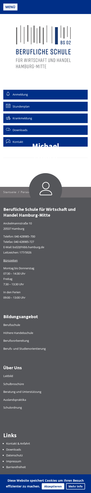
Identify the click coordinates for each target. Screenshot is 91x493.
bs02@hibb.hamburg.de (28, 247)
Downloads (13, 449)
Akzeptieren (53, 486)
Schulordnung (12, 407)
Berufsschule (11, 325)
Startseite (10, 192)
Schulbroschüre (13, 384)
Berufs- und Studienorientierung (24, 349)
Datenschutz (14, 455)
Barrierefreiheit (16, 467)
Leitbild (8, 376)
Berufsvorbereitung (16, 341)
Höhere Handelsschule (18, 333)
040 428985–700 (24, 236)
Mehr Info (75, 486)
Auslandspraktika (14, 400)
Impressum (13, 461)
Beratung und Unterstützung (22, 392)
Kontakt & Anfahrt (18, 443)
